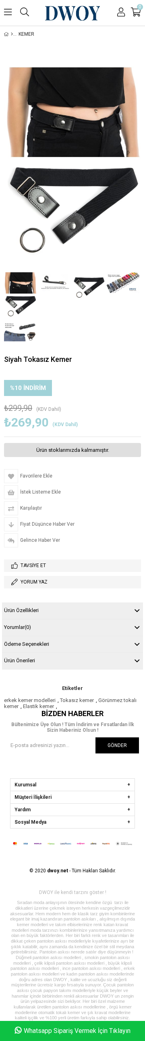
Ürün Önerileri (19, 660)
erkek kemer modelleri (30, 700)
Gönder (117, 745)
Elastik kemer (38, 706)
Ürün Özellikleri (21, 610)
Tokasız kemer (77, 700)
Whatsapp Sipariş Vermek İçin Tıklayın (77, 1031)
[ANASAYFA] (12, 34)
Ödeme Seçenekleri (26, 644)
